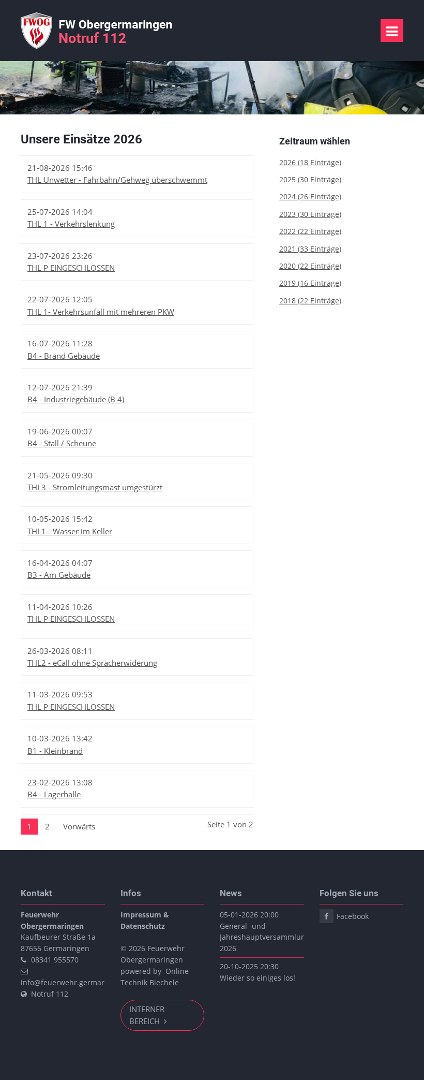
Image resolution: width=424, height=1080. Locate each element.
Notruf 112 (49, 994)
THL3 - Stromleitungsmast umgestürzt (94, 487)
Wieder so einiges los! (257, 978)
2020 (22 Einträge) (310, 266)
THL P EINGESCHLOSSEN (71, 267)
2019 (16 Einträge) (310, 283)
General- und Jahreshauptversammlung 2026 (265, 937)
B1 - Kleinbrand (55, 751)
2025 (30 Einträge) (310, 179)
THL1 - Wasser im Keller (69, 531)
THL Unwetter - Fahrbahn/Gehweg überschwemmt (117, 179)
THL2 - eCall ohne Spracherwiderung (92, 663)
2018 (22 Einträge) (310, 300)
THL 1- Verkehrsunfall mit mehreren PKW (100, 312)
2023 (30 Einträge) (310, 214)
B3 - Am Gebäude (58, 575)
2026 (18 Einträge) (310, 162)
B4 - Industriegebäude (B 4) (75, 399)
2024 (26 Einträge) (310, 196)
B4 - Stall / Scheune (61, 443)
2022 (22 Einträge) (310, 231)
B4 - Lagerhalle (54, 794)
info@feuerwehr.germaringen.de (78, 982)
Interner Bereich (146, 1015)
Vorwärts (79, 826)
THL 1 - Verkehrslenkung (71, 223)
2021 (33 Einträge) (310, 249)
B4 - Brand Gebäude (63, 356)
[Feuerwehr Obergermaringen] (99, 45)
